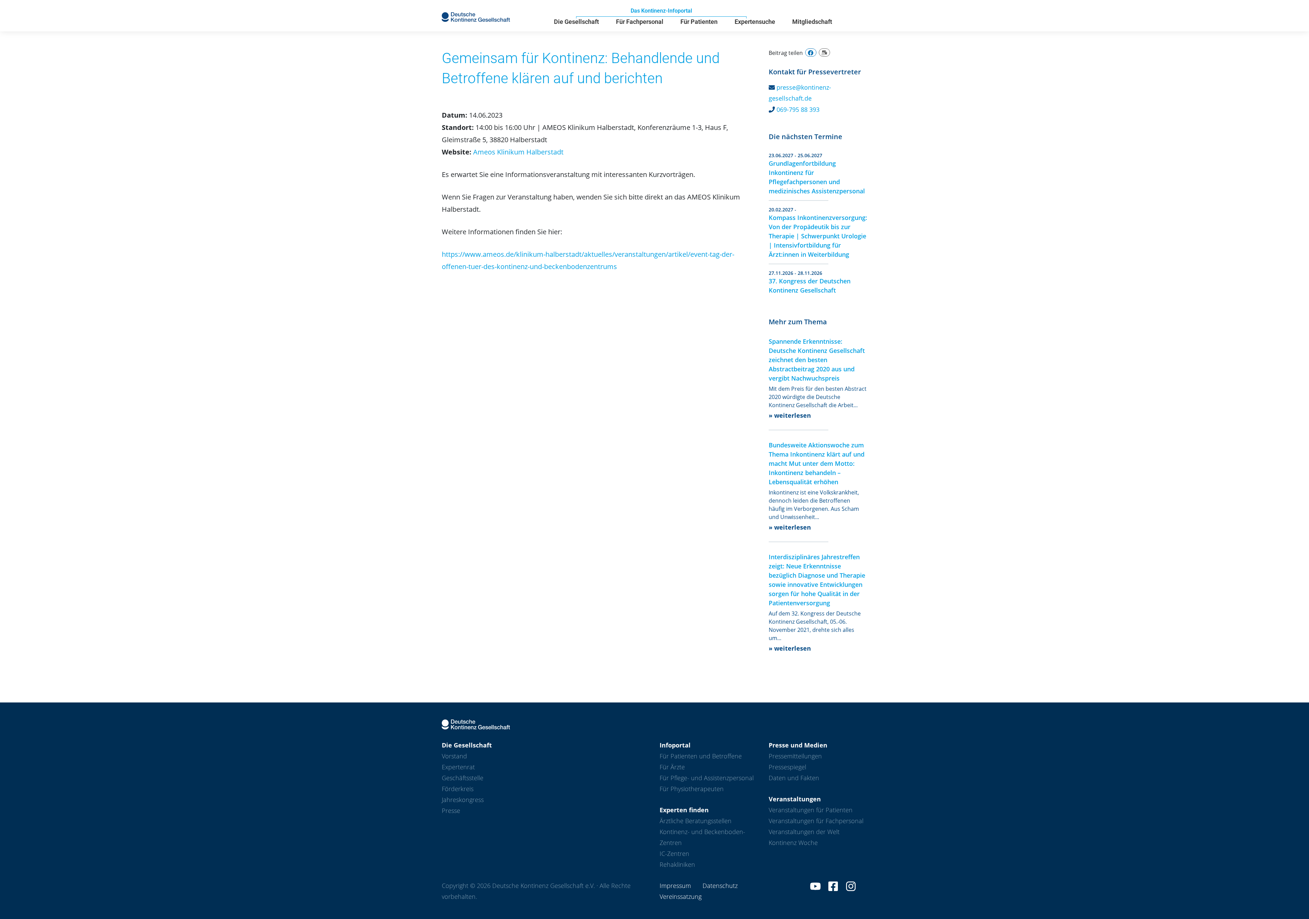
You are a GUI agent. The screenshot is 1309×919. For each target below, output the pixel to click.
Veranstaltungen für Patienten (811, 810)
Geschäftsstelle (462, 778)
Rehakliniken (677, 864)
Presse (451, 810)
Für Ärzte (672, 767)
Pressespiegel (787, 767)
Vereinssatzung (681, 896)
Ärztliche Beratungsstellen (696, 821)
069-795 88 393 (798, 109)
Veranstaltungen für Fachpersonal (816, 821)
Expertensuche (755, 21)
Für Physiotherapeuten (692, 789)
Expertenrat (458, 767)
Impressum (675, 885)
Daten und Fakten (794, 778)
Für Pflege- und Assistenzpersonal (707, 778)
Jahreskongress (463, 800)
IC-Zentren (674, 853)
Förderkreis (457, 789)
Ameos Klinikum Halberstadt (518, 152)
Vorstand (454, 756)
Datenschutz (720, 885)
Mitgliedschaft (812, 21)
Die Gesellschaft (576, 21)
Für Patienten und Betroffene (701, 756)
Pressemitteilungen (795, 756)
